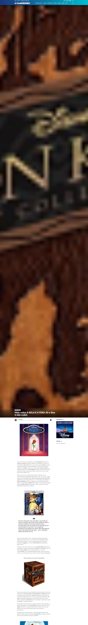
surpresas (43, 471)
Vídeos (63, 3)
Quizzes (59, 3)
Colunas (44, 3)
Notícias (55, 3)
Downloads (49, 3)
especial (30, 539)
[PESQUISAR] (72, 3)
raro (35, 479)
